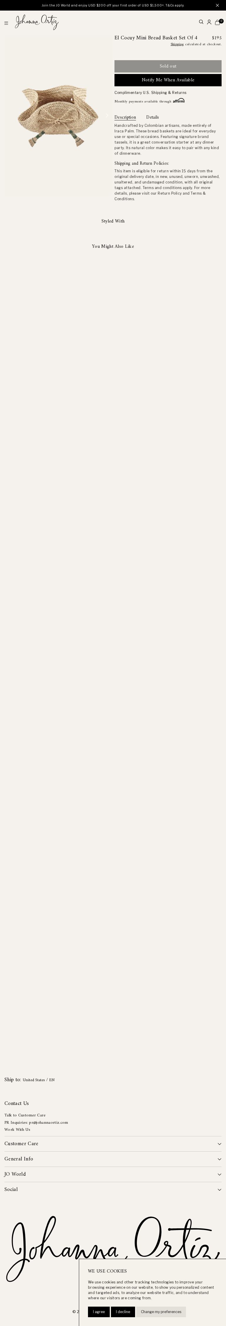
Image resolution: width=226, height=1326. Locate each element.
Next (107, 115)
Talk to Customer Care (25, 1115)
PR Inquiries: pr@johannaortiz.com (36, 1122)
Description (125, 117)
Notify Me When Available (168, 80)
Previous (8, 115)
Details (152, 117)
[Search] (201, 22)
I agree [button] (99, 1312)
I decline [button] (123, 1312)
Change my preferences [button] (161, 1312)
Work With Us (17, 1129)
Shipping (177, 44)
